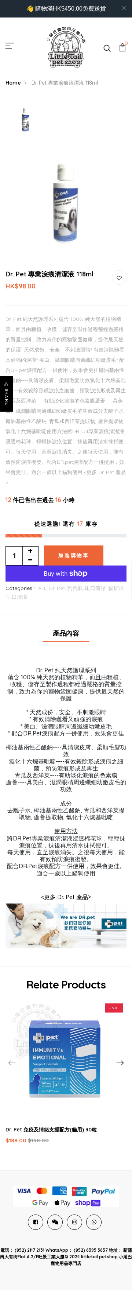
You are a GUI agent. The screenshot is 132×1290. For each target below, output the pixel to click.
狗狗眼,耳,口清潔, (87, 588)
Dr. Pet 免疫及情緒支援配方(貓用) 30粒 (51, 1129)
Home (13, 82)
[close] (124, 8)
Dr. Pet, (58, 588)
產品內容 (66, 633)
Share (6, 397)
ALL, (43, 588)
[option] (26, 120)
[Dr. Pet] (66, 929)
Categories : (20, 588)
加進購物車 (73, 555)
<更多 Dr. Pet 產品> (66, 897)
